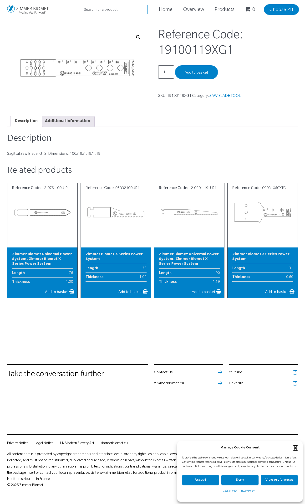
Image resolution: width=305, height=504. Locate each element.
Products (224, 10)
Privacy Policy (247, 491)
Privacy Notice (17, 444)
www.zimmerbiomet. (113, 473)
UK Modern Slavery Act (77, 444)
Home (166, 10)
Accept (200, 480)
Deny (240, 480)
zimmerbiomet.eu (114, 444)
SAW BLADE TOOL (225, 96)
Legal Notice (44, 444)
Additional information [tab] (67, 121)
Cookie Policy (230, 491)
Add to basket (196, 73)
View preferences (279, 480)
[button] (295, 448)
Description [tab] (26, 121)
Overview (193, 10)
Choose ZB (281, 10)
